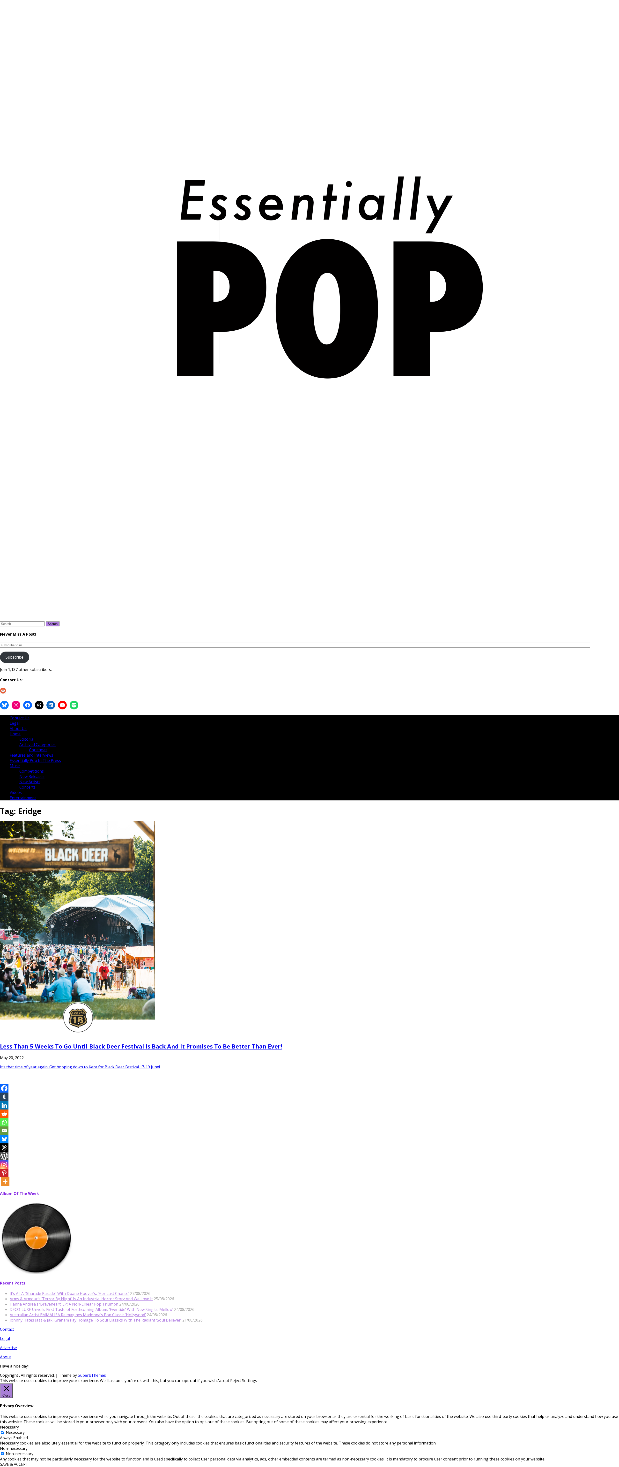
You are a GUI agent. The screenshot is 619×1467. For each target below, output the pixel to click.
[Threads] (4, 1147)
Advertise (8, 1347)
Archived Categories (37, 744)
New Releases (31, 776)
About (5, 1357)
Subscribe (14, 657)
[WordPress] (4, 1156)
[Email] (4, 1130)
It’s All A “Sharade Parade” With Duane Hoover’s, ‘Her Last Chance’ (69, 1293)
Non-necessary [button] (14, 1448)
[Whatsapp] (4, 1122)
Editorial (26, 739)
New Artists (29, 781)
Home (15, 734)
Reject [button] (235, 1380)
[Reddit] (4, 1114)
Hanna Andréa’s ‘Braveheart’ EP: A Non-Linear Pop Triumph (64, 1304)
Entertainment (23, 797)
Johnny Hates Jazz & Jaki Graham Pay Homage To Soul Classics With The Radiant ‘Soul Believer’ (95, 1320)
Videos (16, 792)
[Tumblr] (4, 1097)
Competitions (31, 771)
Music (15, 765)
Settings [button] (249, 1380)
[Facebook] (4, 1088)
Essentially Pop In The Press (35, 760)
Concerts (27, 787)
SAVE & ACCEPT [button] (14, 1464)
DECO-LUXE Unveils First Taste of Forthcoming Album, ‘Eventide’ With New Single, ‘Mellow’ (91, 1309)
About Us (18, 728)
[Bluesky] (4, 1139)
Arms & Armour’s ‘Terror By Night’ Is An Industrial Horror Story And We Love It (81, 1298)
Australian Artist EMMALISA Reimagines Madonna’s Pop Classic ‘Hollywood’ (78, 1314)
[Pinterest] (4, 1173)
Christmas (38, 750)
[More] (5, 1181)
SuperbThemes (92, 1375)
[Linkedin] (4, 1105)
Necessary (15, 1432)
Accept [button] (223, 1380)
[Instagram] (4, 1164)
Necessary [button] (9, 1427)
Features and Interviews (31, 755)
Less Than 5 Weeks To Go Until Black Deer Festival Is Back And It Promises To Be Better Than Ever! (141, 1046)
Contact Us (19, 718)
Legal (15, 723)
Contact (7, 1329)
